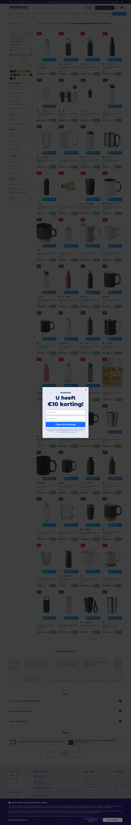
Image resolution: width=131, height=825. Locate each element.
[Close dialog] (86, 389)
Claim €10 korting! (65, 424)
